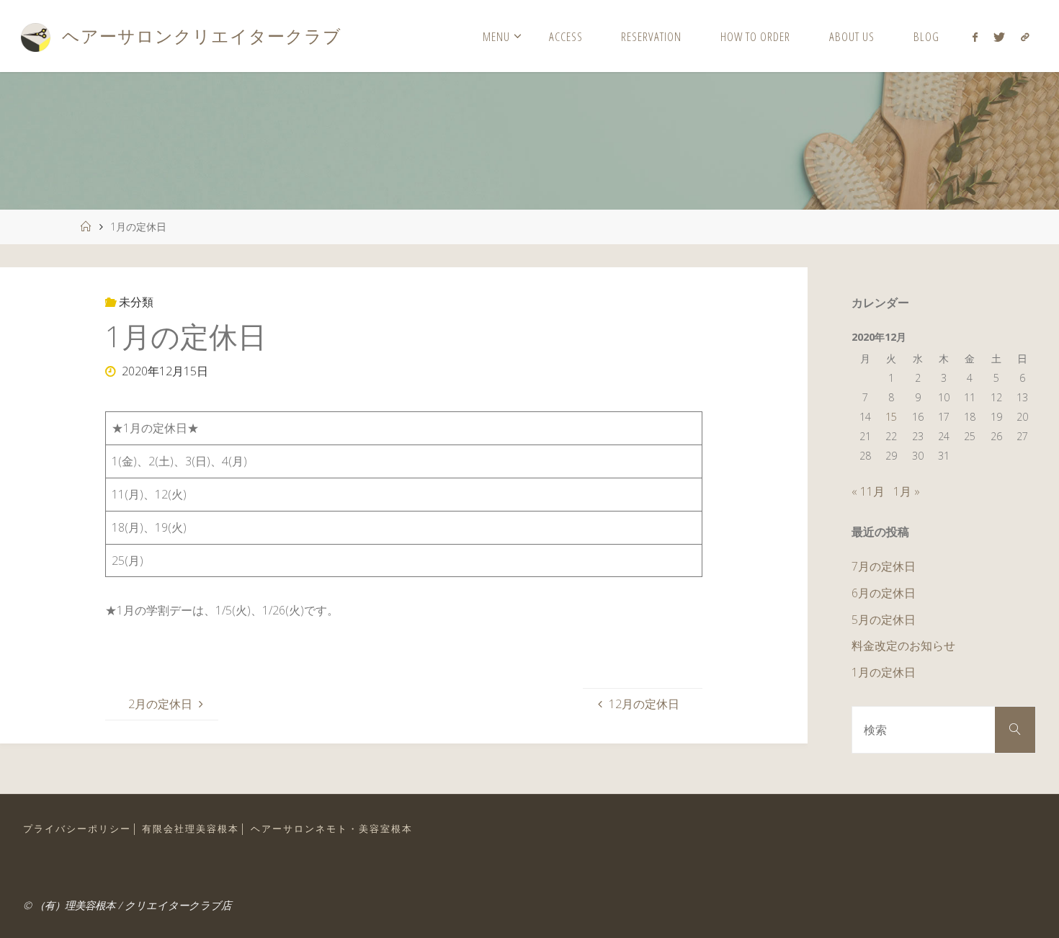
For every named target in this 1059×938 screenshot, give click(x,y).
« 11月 (868, 491)
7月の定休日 (884, 566)
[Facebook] (974, 36)
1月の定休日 (884, 672)
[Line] (1025, 36)
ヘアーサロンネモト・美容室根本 (332, 828)
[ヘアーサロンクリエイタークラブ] (35, 36)
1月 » (906, 491)
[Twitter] (999, 36)
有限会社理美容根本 (190, 828)
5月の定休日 (884, 619)
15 (891, 417)
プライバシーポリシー (77, 828)
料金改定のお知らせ (903, 645)
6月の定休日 (884, 593)
